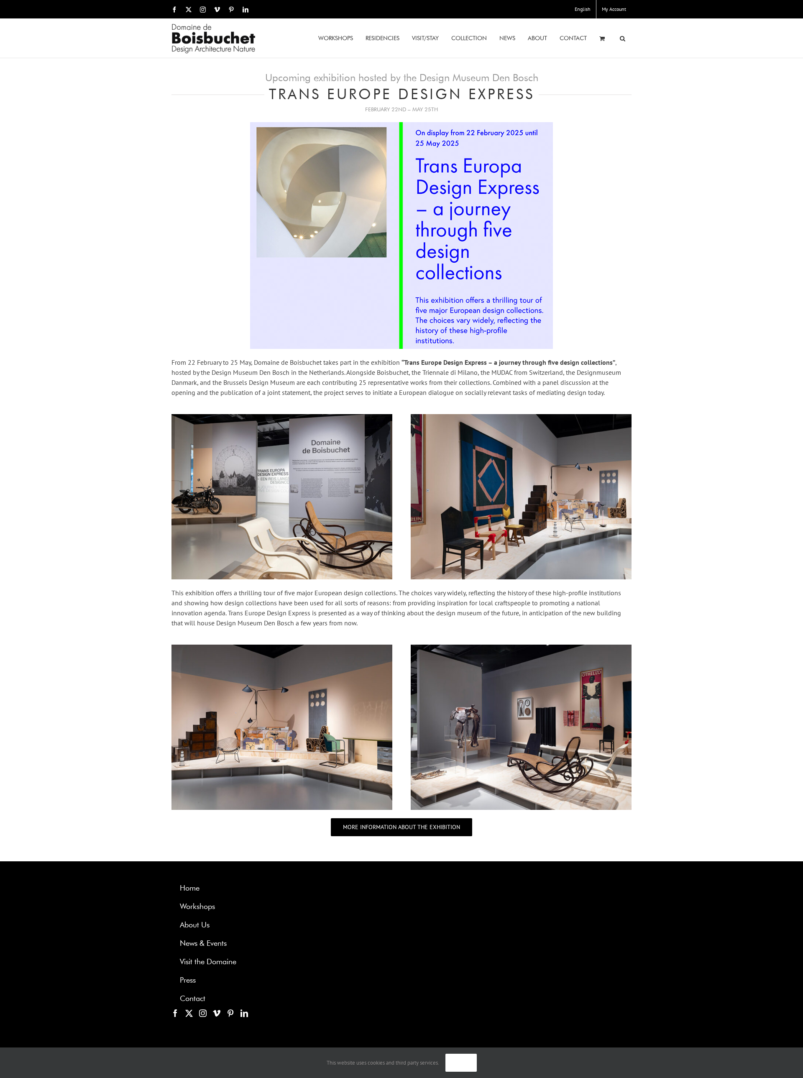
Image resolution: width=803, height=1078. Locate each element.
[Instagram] (203, 1013)
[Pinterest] (230, 1013)
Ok (461, 1062)
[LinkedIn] (244, 1013)
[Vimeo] (216, 1013)
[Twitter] (189, 1013)
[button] (623, 38)
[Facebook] (175, 1013)
